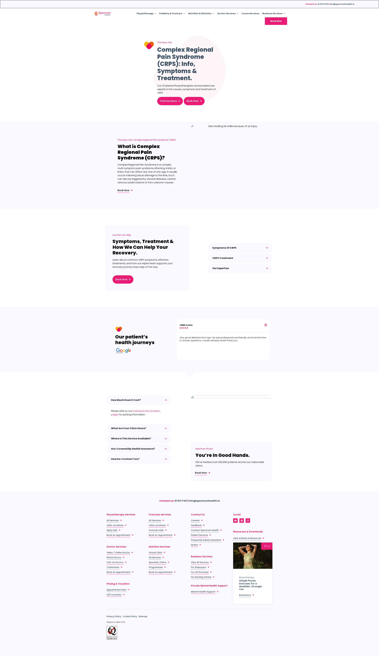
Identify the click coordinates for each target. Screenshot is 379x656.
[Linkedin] (241, 520)
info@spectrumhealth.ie (341, 4)
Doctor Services (226, 13)
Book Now (276, 21)
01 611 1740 (323, 4)
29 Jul (267, 546)
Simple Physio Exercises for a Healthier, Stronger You (250, 585)
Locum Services (250, 13)
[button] (177, 339)
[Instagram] (248, 520)
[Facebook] (235, 520)
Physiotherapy (246, 577)
